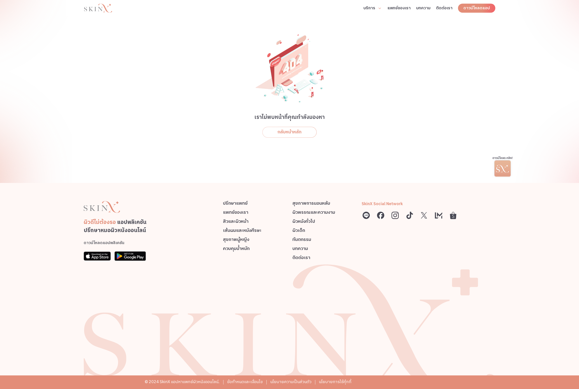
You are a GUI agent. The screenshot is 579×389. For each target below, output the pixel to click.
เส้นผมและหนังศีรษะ (242, 231)
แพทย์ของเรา (399, 8)
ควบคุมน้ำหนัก (236, 249)
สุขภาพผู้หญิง (236, 240)
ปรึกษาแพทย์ (235, 204)
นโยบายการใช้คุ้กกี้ (335, 382)
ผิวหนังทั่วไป (303, 222)
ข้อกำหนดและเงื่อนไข (245, 382)
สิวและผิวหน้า (236, 222)
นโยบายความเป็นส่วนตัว (290, 382)
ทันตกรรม (301, 240)
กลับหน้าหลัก (289, 132)
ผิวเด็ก (298, 231)
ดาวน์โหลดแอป (476, 8)
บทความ (423, 8)
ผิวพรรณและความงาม (313, 213)
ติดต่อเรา (444, 8)
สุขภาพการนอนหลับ (311, 204)
